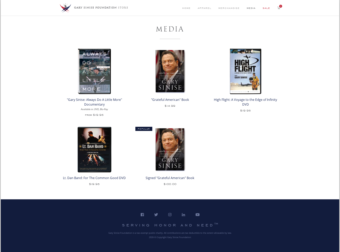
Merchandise (229, 8)
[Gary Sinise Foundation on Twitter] (156, 214)
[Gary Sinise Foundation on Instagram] (170, 214)
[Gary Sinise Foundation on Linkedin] (183, 214)
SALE (266, 8)
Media (251, 8)
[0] (278, 8)
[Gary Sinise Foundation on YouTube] (197, 214)
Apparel (204, 8)
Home (186, 8)
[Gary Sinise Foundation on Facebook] (142, 214)
